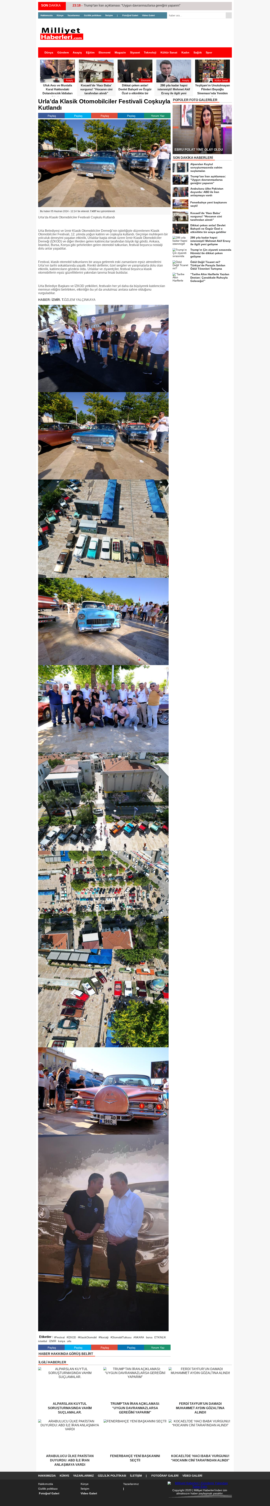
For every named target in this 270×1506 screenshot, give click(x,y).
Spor (209, 52)
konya (61, 1341)
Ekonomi (104, 52)
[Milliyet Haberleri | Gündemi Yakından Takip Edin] (63, 33)
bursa (149, 1337)
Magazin (120, 52)
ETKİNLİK (160, 1337)
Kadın (185, 52)
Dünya (48, 52)
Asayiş (77, 52)
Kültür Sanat (168, 52)
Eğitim (90, 52)
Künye (60, 15)
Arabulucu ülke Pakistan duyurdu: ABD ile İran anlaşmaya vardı (128, 5)
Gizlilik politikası (92, 15)
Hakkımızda (47, 15)
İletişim (109, 15)
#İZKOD (71, 1337)
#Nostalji (104, 1337)
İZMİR (52, 1341)
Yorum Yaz (157, 115)
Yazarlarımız (73, 15)
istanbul (42, 1341)
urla (69, 1341)
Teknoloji (150, 52)
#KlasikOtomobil (87, 1337)
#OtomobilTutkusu (120, 1337)
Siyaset (135, 52)
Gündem (63, 52)
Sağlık (198, 52)
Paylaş (52, 115)
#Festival (59, 1337)
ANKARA (138, 1337)
